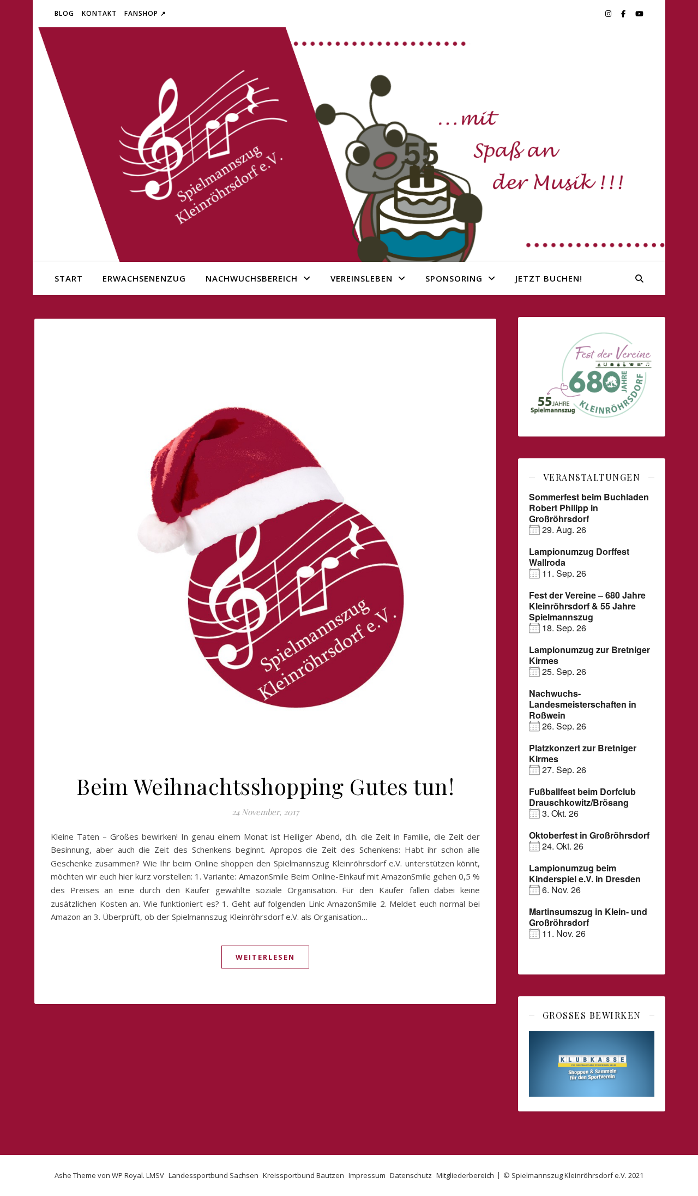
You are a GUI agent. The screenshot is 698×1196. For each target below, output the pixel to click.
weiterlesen (265, 957)
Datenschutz (411, 1175)
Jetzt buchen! (548, 278)
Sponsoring (454, 278)
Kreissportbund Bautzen (303, 1175)
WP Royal (127, 1175)
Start (69, 278)
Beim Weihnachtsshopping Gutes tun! (265, 786)
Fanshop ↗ (145, 13)
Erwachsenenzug (144, 278)
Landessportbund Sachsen (213, 1175)
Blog (64, 13)
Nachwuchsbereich (252, 278)
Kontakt (99, 13)
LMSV (155, 1175)
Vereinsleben (361, 278)
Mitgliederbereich (465, 1175)
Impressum (367, 1175)
